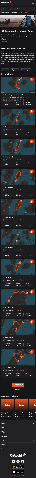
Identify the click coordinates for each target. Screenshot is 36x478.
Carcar (26, 13)
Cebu (20, 13)
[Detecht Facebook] (22, 462)
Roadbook (4, 13)
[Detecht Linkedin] (13, 462)
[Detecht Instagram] (18, 462)
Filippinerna (13, 13)
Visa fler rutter (18, 385)
